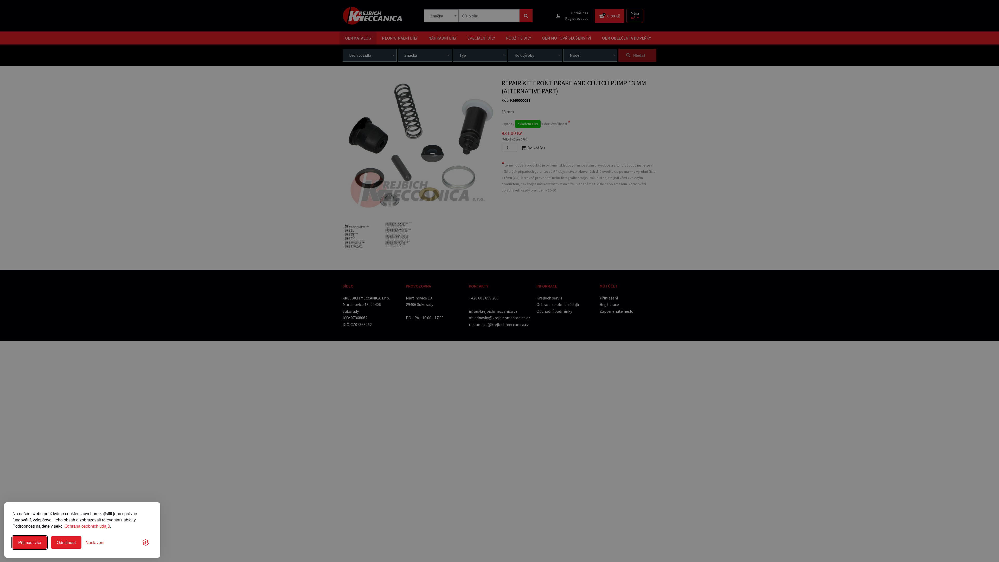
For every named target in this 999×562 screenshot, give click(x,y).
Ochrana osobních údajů (87, 526)
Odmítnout (66, 542)
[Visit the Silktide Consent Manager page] (145, 542)
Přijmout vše (29, 542)
